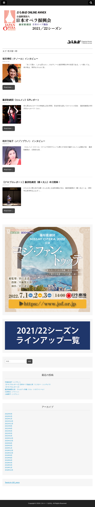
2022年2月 (8, 416)
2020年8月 (8, 443)
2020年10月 (9, 440)
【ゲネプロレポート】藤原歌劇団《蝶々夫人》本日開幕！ (31, 182)
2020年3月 (8, 445)
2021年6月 (8, 431)
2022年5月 (8, 414)
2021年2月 (8, 436)
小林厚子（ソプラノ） (12, 394)
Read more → (8, 87)
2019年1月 (8, 467)
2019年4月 (8, 462)
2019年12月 (9, 450)
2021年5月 (8, 433)
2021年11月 (9, 423)
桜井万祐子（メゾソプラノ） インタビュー (23, 141)
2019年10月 (9, 453)
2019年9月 (8, 455)
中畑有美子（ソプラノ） (13, 382)
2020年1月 (8, 448)
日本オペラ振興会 (46, 503)
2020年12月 (9, 438)
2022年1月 (8, 418)
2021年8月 (8, 428)
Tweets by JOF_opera (12, 482)
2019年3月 (8, 465)
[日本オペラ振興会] (36, 19)
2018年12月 (9, 470)
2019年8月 (8, 458)
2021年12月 (9, 421)
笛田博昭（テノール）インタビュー (20, 58)
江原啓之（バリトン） (12, 391)
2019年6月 (8, 460)
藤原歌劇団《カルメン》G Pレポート (20, 99)
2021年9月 (8, 426)
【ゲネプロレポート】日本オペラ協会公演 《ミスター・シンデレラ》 (28, 384)
